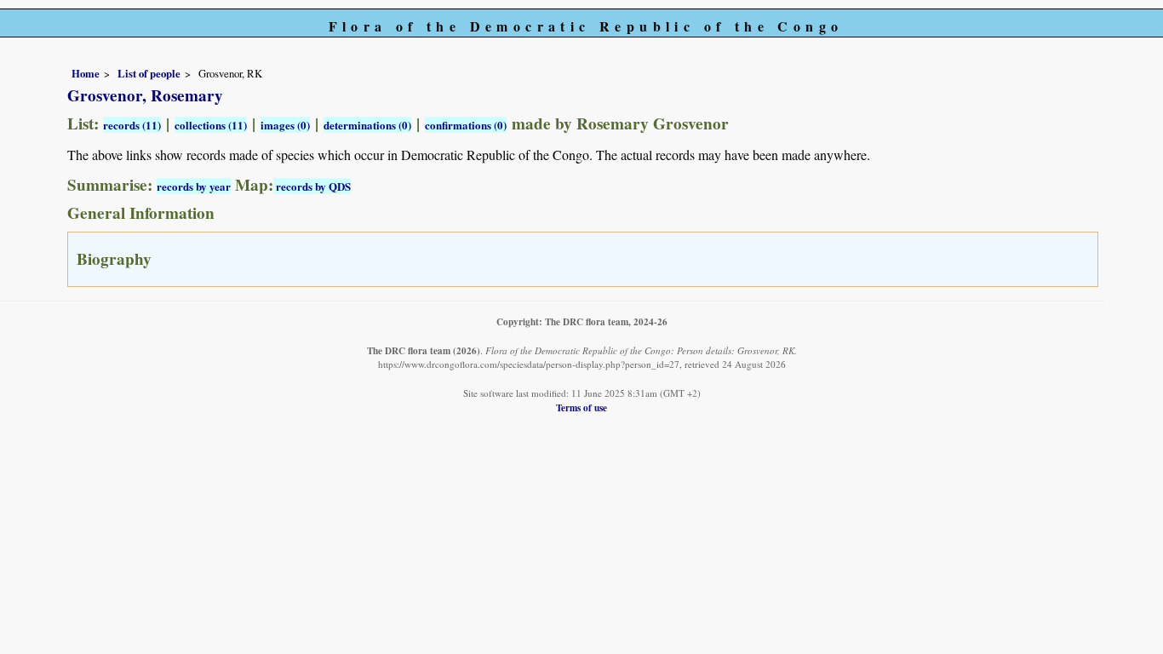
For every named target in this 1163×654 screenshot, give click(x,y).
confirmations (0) (466, 125)
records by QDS (312, 186)
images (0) (285, 125)
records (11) (132, 125)
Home (86, 73)
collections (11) (211, 125)
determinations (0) (367, 125)
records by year (194, 186)
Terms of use (581, 407)
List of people (148, 73)
